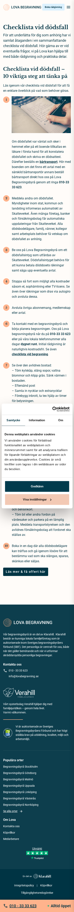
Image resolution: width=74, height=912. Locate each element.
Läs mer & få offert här (26, 572)
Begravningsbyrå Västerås (19, 798)
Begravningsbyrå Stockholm (20, 766)
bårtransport (48, 162)
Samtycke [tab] (13, 420)
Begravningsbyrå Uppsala (19, 785)
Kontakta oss (11, 826)
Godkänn (37, 486)
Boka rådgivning (53, 7)
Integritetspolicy (24, 885)
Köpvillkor (9, 832)
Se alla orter (10, 811)
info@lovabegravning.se (23, 676)
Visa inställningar (35, 499)
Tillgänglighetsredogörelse (37, 892)
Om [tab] (60, 420)
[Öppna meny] (68, 7)
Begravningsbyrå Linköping (20, 792)
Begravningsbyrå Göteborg (19, 773)
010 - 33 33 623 (18, 670)
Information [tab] (37, 420)
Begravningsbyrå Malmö (18, 779)
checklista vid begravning (30, 354)
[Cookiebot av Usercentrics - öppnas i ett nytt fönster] (52, 409)
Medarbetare (11, 839)
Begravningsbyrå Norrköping (20, 804)
